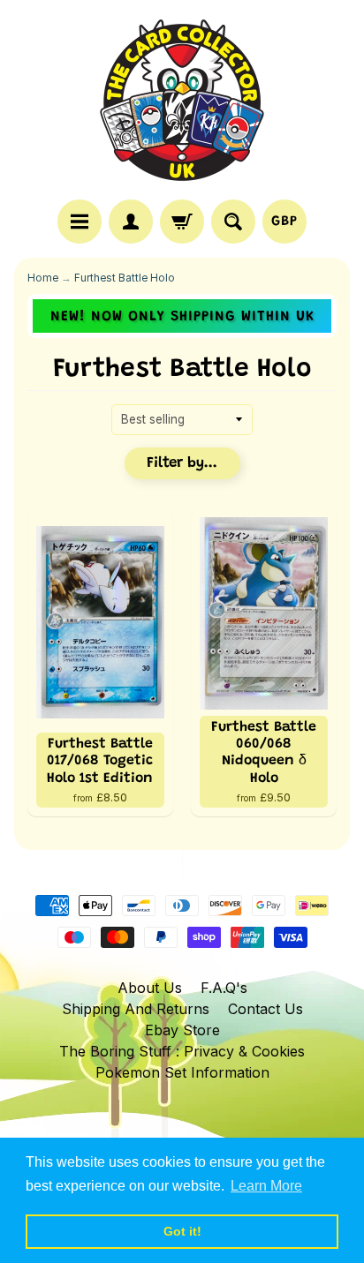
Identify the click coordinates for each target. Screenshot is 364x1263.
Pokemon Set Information (182, 1072)
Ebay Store (182, 1030)
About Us (150, 987)
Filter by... (182, 463)
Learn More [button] (266, 1185)
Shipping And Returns (135, 1009)
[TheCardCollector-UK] (182, 102)
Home (42, 278)
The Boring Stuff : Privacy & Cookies (182, 1051)
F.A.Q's (224, 987)
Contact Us (265, 1009)
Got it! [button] (182, 1231)
